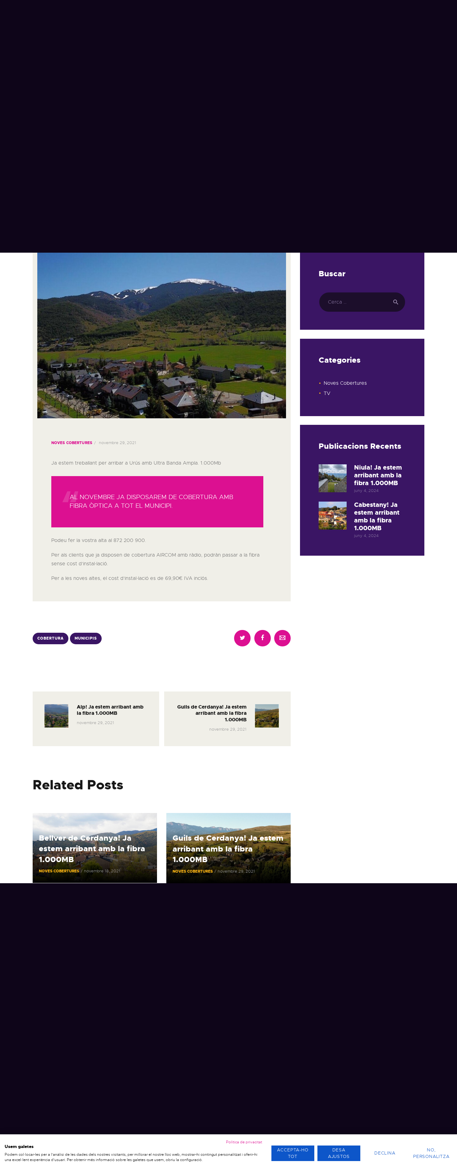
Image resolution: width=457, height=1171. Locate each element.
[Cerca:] (362, 302)
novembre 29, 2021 (117, 442)
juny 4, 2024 (366, 490)
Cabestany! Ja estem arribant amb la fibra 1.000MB (376, 516)
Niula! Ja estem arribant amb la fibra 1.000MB (378, 475)
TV (327, 393)
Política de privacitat (244, 1142)
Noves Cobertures (71, 442)
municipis (86, 638)
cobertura (50, 638)
